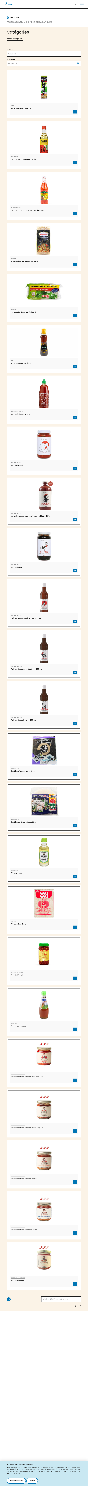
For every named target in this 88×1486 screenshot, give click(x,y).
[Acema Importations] (9, 5)
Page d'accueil (15, 22)
